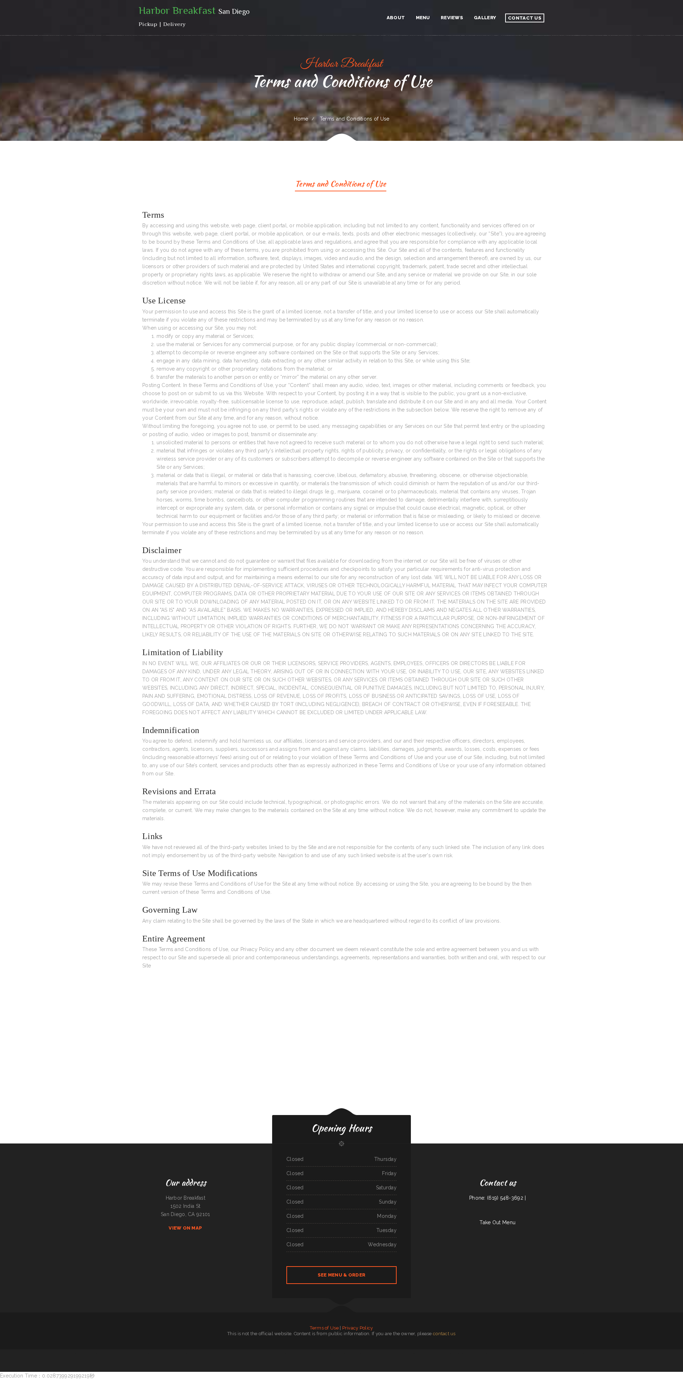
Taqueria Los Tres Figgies (333, 1353)
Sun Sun (325, 1353)
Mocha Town (60, 1353)
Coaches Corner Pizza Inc (301, 1353)
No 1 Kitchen (511, 1353)
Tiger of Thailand (595, 1353)
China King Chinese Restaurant (50, 1353)
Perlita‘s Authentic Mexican (193, 1353)
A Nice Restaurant (435, 1353)
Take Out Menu (497, 1222)
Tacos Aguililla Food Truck (624, 1353)
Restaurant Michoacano (394, 1353)
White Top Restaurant (98, 1353)
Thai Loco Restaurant (165, 1353)
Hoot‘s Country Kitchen (109, 1353)
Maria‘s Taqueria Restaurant (486, 1353)
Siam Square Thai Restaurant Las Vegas (608, 1353)
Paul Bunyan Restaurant (77, 1353)
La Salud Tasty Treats (175, 1353)
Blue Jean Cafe (526, 1353)
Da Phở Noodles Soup (219, 1353)
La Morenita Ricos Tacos (498, 1353)
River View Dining (312, 1353)
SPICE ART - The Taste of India (267, 1353)
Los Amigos (211, 1353)
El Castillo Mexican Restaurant (241, 1353)
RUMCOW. (127, 1353)
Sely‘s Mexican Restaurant (463, 1353)
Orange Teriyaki (359, 1353)
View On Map (185, 1228)
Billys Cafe (588, 1353)
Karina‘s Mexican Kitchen (405, 1353)
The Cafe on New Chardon (547, 1353)
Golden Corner (145, 1353)
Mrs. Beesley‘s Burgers (154, 1353)
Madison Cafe (518, 1353)
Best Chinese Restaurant (136, 1353)
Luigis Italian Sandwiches (535, 1353)
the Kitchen (184, 1353)
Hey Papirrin (443, 1353)
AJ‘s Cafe (277, 1353)
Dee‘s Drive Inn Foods (580, 1353)
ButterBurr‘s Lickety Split (560, 1353)
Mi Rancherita (319, 1353)
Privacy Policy (357, 1328)
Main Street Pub (203, 1353)
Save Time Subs (67, 1353)
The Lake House (634, 1353)
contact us (444, 1333)
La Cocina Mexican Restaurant (417, 1353)
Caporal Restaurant (229, 1353)
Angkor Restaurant (291, 1353)
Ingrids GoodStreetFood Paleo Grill (347, 1353)
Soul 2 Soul (427, 1353)
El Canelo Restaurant (451, 1353)
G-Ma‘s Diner (283, 1353)
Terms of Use (324, 1328)
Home (301, 119)
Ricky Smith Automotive (254, 1353)
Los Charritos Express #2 (369, 1353)
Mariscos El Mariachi (474, 1353)
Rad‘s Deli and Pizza (120, 1353)
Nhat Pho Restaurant (87, 1353)
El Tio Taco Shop (570, 1353)
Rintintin (506, 1353)
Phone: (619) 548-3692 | (497, 1198)
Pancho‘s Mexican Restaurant (382, 1353)
